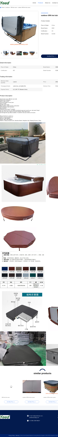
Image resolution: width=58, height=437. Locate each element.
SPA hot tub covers (27, 397)
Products (40, 2)
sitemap (17, 435)
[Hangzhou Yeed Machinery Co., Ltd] (5, 2)
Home (34, 2)
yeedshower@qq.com (8, 117)
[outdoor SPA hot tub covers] (19, 30)
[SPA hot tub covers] (32, 386)
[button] (3, 389)
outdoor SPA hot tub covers (8, 397)
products (7, 7)
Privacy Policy (12, 435)
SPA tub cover (14, 7)
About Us (47, 2)
